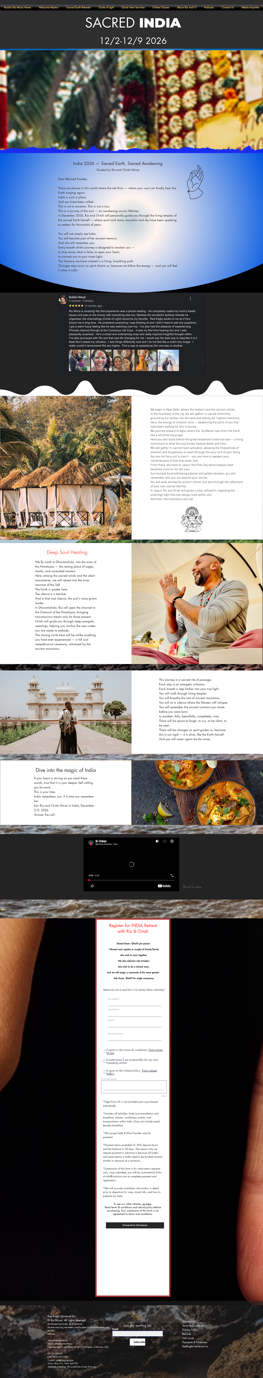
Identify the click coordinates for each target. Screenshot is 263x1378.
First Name (113, 999)
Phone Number (115, 1034)
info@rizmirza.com (116, 1176)
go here (146, 1204)
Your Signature (108, 1079)
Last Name (113, 1010)
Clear (164, 1096)
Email (110, 1020)
